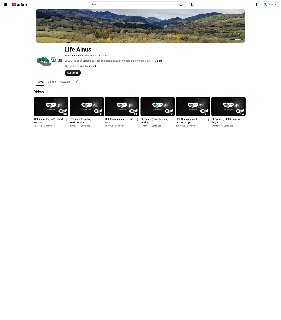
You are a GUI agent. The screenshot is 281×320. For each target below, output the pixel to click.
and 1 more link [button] (88, 66)
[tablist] (140, 82)
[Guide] (6, 5)
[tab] (40, 82)
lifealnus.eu (73, 66)
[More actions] (66, 120)
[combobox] (133, 5)
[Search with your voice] (192, 4)
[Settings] (256, 5)
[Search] (181, 4)
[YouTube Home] (19, 4)
